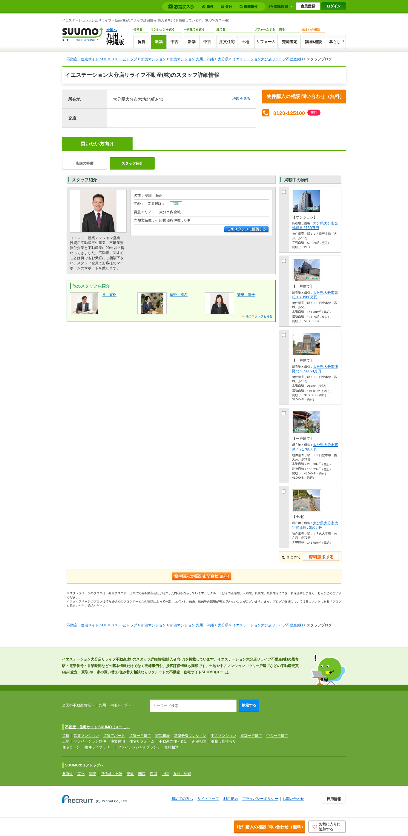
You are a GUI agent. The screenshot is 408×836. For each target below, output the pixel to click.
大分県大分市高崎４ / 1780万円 (315, 447)
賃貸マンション (86, 736)
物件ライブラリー (99, 747)
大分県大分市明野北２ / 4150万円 (315, 369)
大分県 (223, 59)
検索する (249, 705)
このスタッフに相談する (246, 229)
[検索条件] (250, 6)
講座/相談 (313, 41)
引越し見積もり (223, 741)
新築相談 (199, 741)
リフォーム (266, 41)
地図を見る (241, 98)
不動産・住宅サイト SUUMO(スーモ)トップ (102, 59)
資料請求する (321, 557)
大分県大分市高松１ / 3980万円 (315, 295)
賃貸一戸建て (140, 736)
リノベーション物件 (90, 741)
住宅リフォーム (141, 741)
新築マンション (153, 59)
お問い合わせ (293, 799)
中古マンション (223, 736)
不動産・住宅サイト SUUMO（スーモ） (97, 727)
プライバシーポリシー (260, 799)
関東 (92, 774)
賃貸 (141, 41)
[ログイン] (333, 6)
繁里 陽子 (246, 295)
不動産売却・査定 (173, 741)
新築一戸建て (251, 736)
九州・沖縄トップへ (115, 705)
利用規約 (230, 799)
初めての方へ (182, 799)
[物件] (208, 6)
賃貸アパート (114, 736)
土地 (245, 41)
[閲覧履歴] (280, 6)
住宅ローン (71, 747)
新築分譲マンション (190, 736)
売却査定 (289, 41)
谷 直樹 (109, 295)
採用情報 (334, 799)
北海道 (67, 774)
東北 (81, 774)
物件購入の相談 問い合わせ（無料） (305, 96)
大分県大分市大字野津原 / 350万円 (315, 525)
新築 (159, 41)
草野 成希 (179, 295)
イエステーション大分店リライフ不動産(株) (267, 59)
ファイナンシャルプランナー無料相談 (148, 747)
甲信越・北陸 (111, 774)
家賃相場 (162, 736)
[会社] (227, 6)
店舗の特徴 (84, 163)
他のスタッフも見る (259, 316)
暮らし (335, 41)
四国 (153, 774)
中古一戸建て (277, 736)
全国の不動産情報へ (78, 705)
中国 (165, 774)
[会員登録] (308, 6)
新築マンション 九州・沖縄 (192, 59)
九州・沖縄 (182, 774)
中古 (174, 41)
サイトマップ (208, 799)
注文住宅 (227, 41)
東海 (130, 774)
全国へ (111, 30)
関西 (141, 774)
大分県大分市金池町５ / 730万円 (315, 225)
